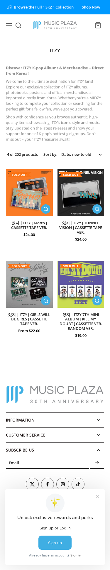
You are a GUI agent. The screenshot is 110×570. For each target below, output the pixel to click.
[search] (18, 25)
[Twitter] (32, 484)
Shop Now (91, 7)
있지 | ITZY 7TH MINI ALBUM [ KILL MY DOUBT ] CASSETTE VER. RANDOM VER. (81, 321)
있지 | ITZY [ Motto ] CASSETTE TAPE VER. (29, 225)
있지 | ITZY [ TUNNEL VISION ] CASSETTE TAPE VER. (80, 227)
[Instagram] (62, 484)
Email (14, 463)
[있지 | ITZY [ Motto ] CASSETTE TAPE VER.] (29, 192)
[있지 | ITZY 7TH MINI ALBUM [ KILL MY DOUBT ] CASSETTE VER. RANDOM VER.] (80, 284)
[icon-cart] (97, 25)
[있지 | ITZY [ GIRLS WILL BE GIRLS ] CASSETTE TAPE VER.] (29, 284)
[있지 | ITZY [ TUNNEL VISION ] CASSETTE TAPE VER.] (80, 192)
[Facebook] (47, 484)
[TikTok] (78, 484)
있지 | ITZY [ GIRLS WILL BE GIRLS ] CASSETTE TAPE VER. (29, 319)
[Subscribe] (97, 463)
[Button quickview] (45, 209)
